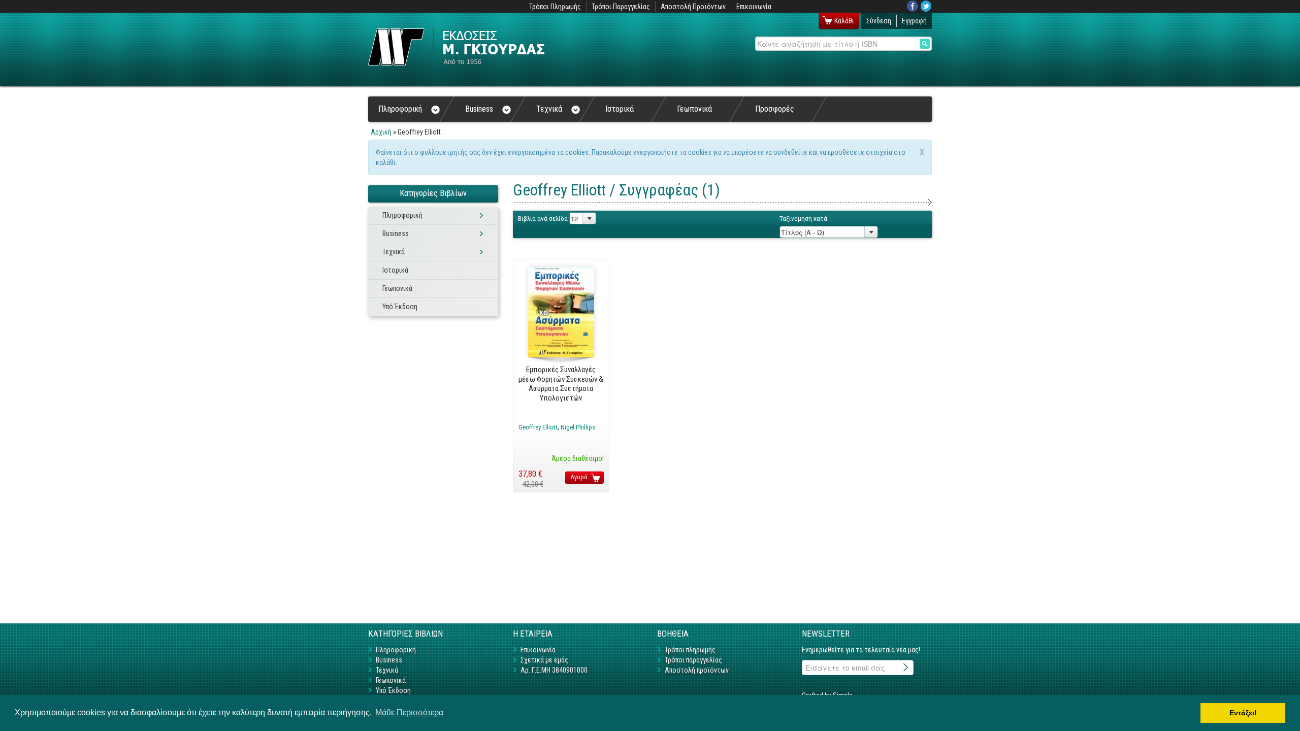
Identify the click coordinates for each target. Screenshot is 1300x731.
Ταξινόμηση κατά (803, 218)
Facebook (912, 6)
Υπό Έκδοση (399, 307)
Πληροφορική (400, 109)
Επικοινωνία (753, 7)
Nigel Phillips (578, 427)
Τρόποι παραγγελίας (693, 660)
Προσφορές (774, 109)
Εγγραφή (914, 21)
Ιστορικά (619, 109)
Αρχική (381, 132)
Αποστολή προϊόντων (697, 670)
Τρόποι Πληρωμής (555, 7)
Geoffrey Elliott (538, 427)
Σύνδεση (878, 21)
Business (479, 109)
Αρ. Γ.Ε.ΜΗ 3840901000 (554, 670)
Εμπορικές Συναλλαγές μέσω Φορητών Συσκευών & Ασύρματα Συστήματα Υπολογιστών (560, 383)
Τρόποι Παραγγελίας (621, 7)
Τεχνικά (549, 109)
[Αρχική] (456, 46)
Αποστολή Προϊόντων (693, 7)
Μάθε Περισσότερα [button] (409, 712)
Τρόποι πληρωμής (690, 650)
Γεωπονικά (694, 109)
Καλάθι (844, 21)
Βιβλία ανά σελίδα (543, 218)
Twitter (926, 6)
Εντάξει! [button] (1243, 713)
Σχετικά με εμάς (544, 660)
